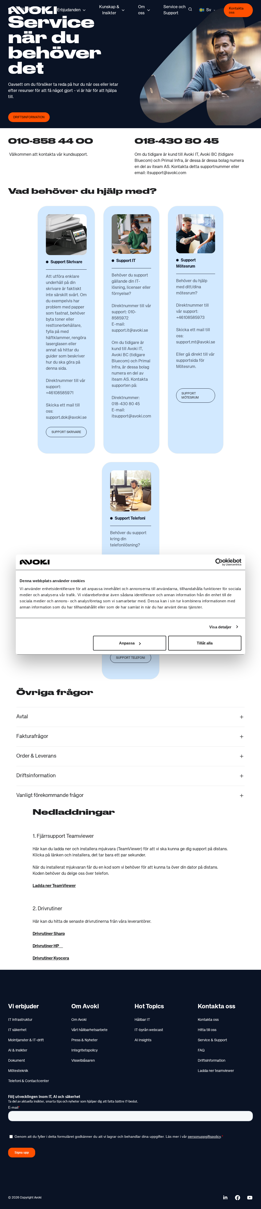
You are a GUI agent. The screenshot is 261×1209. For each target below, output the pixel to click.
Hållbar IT (142, 1020)
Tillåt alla (205, 643)
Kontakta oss (236, 10)
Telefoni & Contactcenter (28, 1081)
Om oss (141, 10)
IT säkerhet (17, 1030)
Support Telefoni (130, 658)
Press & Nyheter (84, 1040)
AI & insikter (17, 1050)
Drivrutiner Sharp (49, 934)
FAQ (201, 1050)
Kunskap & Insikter (109, 10)
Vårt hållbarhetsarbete (89, 1030)
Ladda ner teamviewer (216, 1071)
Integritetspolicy (84, 1050)
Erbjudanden (69, 10)
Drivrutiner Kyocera (51, 958)
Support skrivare (66, 432)
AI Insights (143, 1040)
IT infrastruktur (20, 1020)
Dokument (16, 1060)
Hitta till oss (207, 1030)
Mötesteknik (18, 1071)
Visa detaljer (220, 627)
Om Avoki (78, 1020)
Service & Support (212, 1040)
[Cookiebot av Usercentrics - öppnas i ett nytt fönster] (219, 562)
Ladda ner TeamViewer (54, 886)
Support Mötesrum (190, 395)
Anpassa (127, 643)
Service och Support (174, 10)
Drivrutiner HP (48, 946)
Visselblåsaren (83, 1060)
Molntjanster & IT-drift (26, 1040)
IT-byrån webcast (149, 1030)
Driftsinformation (29, 117)
